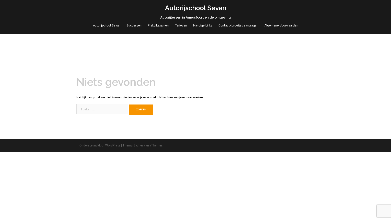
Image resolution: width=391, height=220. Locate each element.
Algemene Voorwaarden (281, 25)
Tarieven (181, 25)
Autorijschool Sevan (195, 8)
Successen (134, 25)
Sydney (138, 145)
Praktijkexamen (158, 25)
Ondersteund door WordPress (99, 145)
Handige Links (202, 25)
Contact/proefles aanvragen (238, 25)
